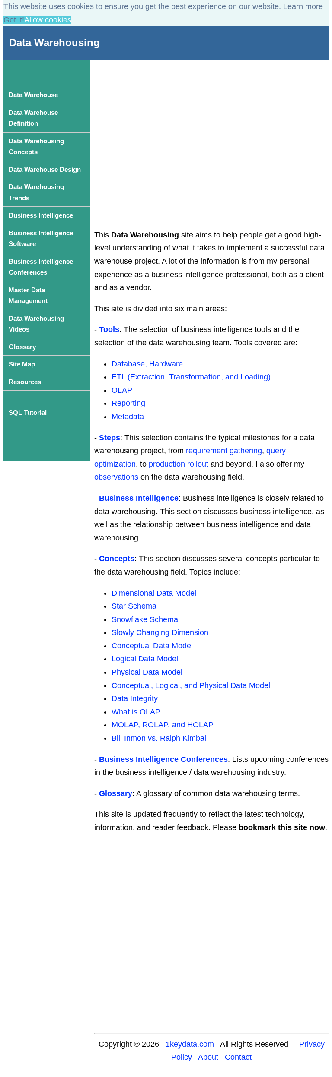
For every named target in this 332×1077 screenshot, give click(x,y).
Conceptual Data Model (152, 645)
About (208, 1057)
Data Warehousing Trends (36, 192)
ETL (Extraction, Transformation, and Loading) (191, 377)
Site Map (22, 364)
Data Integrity (135, 698)
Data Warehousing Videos (36, 324)
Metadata (128, 416)
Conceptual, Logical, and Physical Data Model (191, 685)
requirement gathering (224, 450)
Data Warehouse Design (45, 169)
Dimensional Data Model (154, 593)
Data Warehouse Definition (33, 118)
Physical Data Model (147, 672)
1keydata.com (190, 1044)
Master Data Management (28, 295)
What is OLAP (136, 711)
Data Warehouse (33, 94)
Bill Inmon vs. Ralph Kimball (160, 738)
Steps (109, 437)
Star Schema (134, 606)
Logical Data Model (145, 658)
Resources (25, 381)
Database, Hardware (147, 364)
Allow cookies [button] (47, 20)
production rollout (178, 464)
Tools (109, 329)
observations (116, 477)
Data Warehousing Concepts (36, 146)
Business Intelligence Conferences (163, 759)
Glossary (115, 793)
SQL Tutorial (28, 412)
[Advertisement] (211, 133)
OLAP (122, 390)
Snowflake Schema (145, 619)
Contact (238, 1057)
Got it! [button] (13, 20)
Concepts (116, 558)
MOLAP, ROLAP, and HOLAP (163, 724)
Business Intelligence (139, 498)
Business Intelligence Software (41, 238)
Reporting (128, 403)
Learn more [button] (303, 6)
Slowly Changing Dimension (160, 632)
